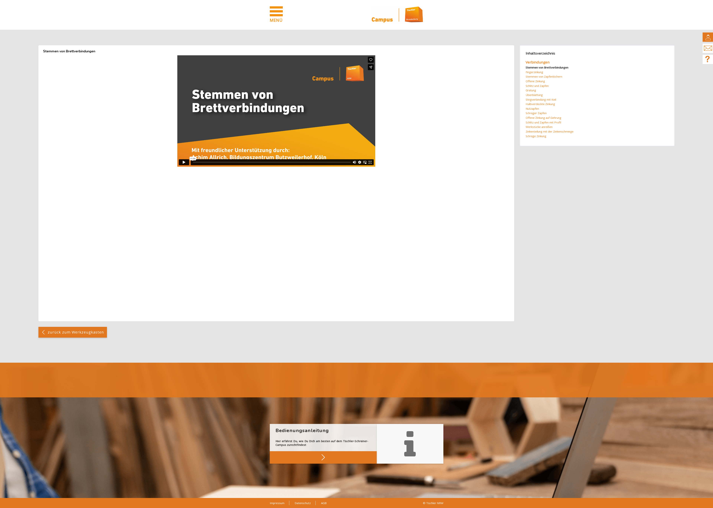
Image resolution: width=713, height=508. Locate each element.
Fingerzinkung (534, 72)
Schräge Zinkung (536, 136)
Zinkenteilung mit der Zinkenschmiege (550, 131)
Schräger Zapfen (536, 113)
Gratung (531, 90)
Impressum (277, 503)
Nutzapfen (532, 108)
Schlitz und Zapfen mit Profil (543, 122)
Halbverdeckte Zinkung (540, 104)
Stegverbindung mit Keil (541, 99)
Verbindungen (538, 62)
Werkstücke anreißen (539, 127)
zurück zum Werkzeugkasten (76, 332)
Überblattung (534, 95)
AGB (324, 503)
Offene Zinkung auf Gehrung (543, 118)
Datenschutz (303, 503)
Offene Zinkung (535, 81)
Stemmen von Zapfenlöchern (544, 76)
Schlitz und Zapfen (537, 86)
